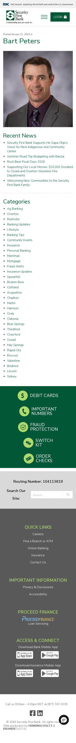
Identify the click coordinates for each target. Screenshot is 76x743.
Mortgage (13, 261)
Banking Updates (18, 224)
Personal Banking (19, 251)
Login (58, 17)
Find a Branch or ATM (38, 541)
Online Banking (38, 548)
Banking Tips (15, 235)
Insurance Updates (19, 272)
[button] (64, 720)
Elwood (12, 355)
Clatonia (12, 319)
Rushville (13, 219)
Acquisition (14, 293)
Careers (38, 534)
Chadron (13, 298)
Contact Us (38, 562)
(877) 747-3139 (57, 704)
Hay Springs (15, 345)
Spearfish (13, 277)
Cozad (11, 340)
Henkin (40, 726)
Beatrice (12, 366)
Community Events (19, 240)
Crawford (13, 334)
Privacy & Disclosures (38, 587)
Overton (12, 214)
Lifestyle (13, 230)
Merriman (13, 256)
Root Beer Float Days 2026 (26, 162)
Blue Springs (16, 324)
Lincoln (12, 371)
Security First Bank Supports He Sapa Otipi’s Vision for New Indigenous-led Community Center (37, 147)
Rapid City (14, 350)
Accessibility (38, 594)
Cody (10, 314)
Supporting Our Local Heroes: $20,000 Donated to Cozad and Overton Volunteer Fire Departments (40, 171)
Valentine (13, 361)
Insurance (13, 245)
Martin (11, 303)
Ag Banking (15, 209)
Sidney (12, 376)
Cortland (13, 287)
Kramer (15, 729)
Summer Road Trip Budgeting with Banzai (35, 156)
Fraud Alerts (15, 266)
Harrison (12, 308)
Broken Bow (15, 282)
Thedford (13, 329)
